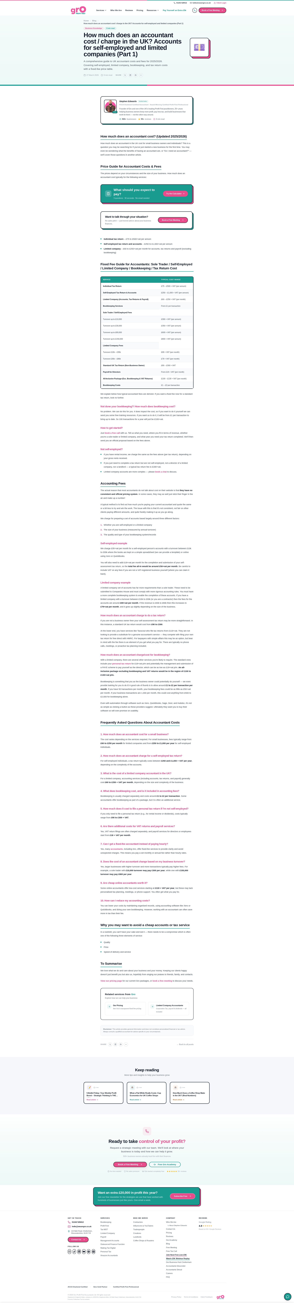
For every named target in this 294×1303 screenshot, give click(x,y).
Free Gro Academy (167, 1164)
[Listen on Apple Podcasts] (93, 1251)
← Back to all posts (185, 1044)
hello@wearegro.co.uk (202, 3)
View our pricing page (111, 981)
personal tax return (121, 663)
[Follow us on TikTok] (74, 1251)
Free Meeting (171, 1247)
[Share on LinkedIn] (130, 75)
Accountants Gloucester (175, 1266)
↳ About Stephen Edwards (177, 1225)
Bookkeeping (105, 1222)
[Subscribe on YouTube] (84, 1251)
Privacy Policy (176, 1297)
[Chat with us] (287, 1296)
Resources (151, 10)
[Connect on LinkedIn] (79, 1251)
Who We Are (116, 10)
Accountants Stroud (174, 1270)
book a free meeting (162, 981)
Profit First (104, 1226)
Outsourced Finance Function (112, 1244)
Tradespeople (138, 1229)
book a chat (161, 472)
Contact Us (76, 1240)
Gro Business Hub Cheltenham (178, 1262)
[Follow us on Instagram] (69, 1251)
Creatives (137, 1233)
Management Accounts (109, 1241)
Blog (94, 21)
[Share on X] (125, 75)
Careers (169, 1273)
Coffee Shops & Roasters (143, 1241)
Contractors (138, 1222)
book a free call (112, 433)
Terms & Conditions (191, 1297)
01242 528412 (181, 3)
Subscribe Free (180, 1196)
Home (86, 21)
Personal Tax (105, 1252)
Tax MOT (104, 1229)
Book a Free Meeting (211, 10)
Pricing (140, 10)
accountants (117, 849)
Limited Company (107, 1233)
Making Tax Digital (108, 1248)
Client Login (221, 3)
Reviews (129, 10)
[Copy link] (141, 75)
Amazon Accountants (109, 1255)
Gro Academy (171, 1240)
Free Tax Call (171, 1251)
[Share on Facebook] (136, 75)
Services (100, 10)
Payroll (103, 1237)
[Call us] (194, 10)
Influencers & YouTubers (143, 1226)
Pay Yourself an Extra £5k (174, 10)
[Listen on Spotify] (88, 1251)
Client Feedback (206, 1297)
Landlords (137, 1237)
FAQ (168, 1277)
